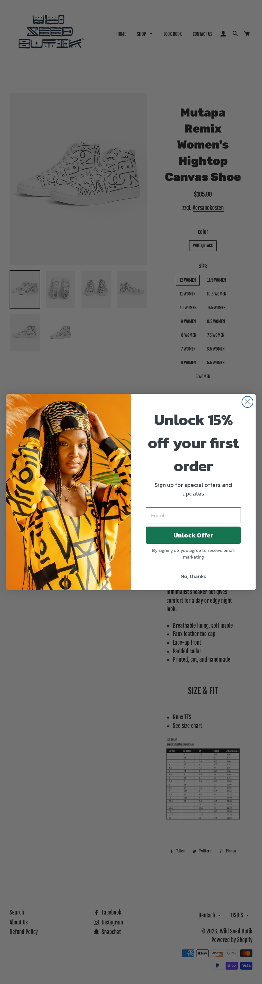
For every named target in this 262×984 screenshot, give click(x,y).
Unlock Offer (193, 535)
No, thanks (193, 576)
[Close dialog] (247, 401)
